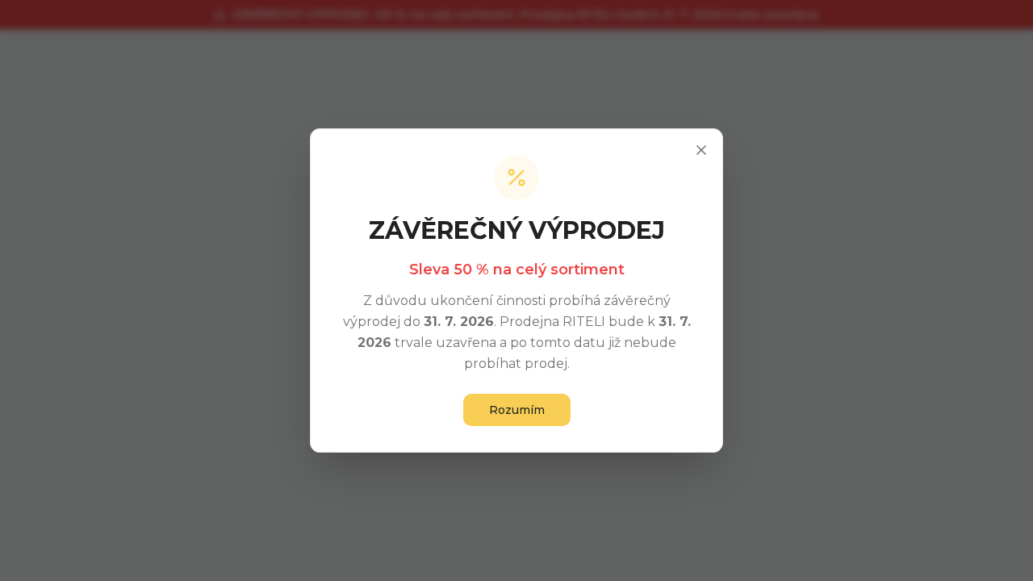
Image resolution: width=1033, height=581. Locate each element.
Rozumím (517, 410)
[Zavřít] (701, 150)
